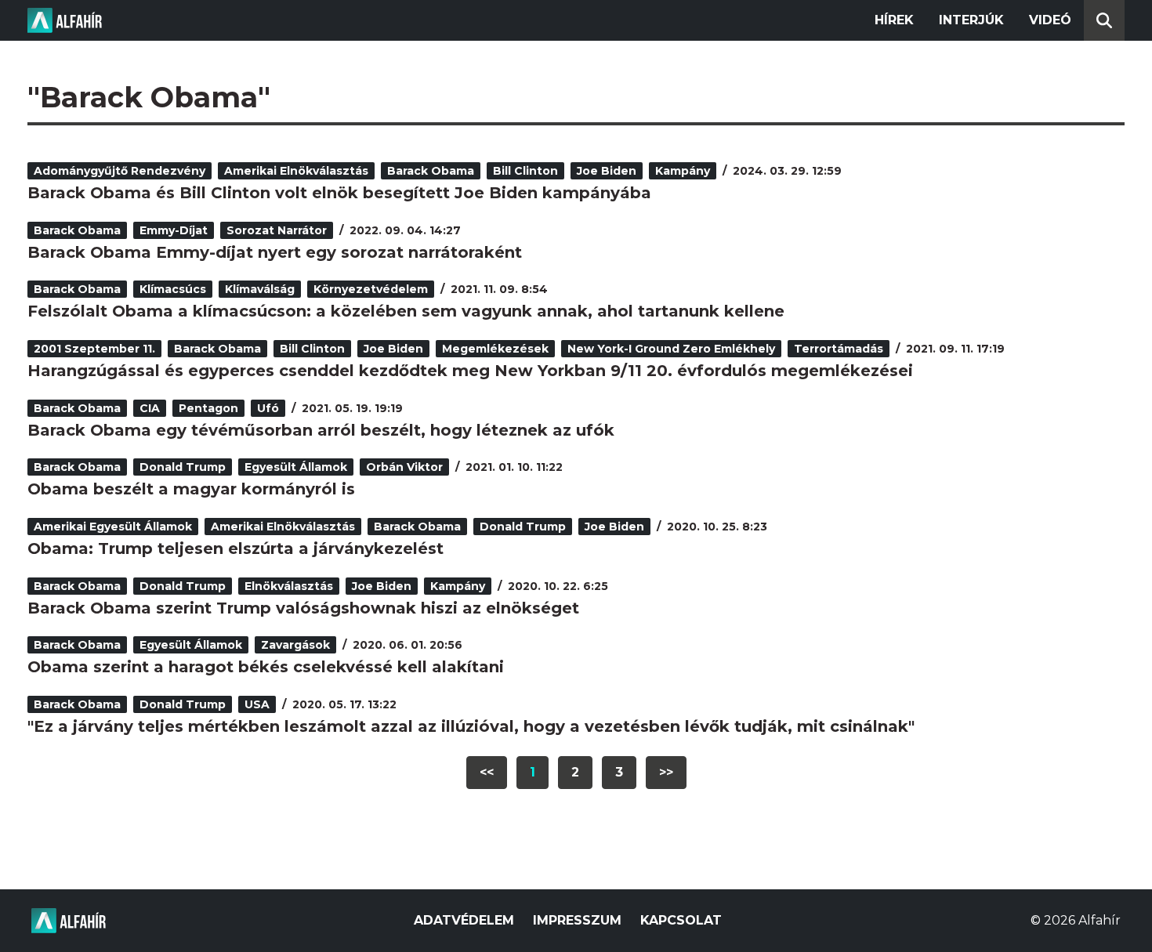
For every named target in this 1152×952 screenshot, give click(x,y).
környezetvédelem (370, 289)
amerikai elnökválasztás (296, 171)
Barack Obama (430, 171)
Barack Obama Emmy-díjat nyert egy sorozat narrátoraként (274, 252)
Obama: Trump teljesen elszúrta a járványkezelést (235, 548)
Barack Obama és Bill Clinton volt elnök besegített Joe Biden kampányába (339, 192)
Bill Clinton (525, 171)
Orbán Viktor (404, 467)
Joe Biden (606, 171)
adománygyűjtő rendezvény (119, 171)
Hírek (894, 20)
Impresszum (577, 920)
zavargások (295, 645)
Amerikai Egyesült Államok (113, 526)
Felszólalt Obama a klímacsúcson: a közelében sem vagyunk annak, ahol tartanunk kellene (405, 311)
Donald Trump (182, 467)
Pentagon (208, 408)
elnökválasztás (289, 586)
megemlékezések (495, 349)
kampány (682, 171)
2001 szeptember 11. (94, 349)
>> (666, 772)
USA (257, 704)
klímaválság (260, 289)
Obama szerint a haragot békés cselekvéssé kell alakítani (265, 666)
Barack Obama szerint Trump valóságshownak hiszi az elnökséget (303, 608)
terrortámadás (838, 349)
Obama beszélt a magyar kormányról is (191, 489)
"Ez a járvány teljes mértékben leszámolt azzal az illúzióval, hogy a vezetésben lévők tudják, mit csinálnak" (471, 726)
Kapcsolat (681, 920)
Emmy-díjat (173, 230)
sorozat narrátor (276, 230)
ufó (268, 408)
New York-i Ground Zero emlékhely (671, 349)
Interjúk (971, 20)
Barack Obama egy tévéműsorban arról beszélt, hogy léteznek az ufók (320, 430)
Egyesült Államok (296, 467)
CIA (149, 408)
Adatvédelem (464, 920)
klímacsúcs (172, 289)
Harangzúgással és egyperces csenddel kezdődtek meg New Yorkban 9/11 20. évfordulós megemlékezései (470, 370)
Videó (1050, 20)
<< (487, 772)
